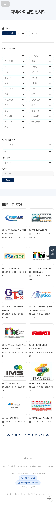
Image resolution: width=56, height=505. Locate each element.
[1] (12, 435)
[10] (43, 435)
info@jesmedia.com (29, 483)
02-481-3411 (30, 478)
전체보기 (9, 33)
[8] (35, 435)
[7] (32, 435)
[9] (39, 435)
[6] (29, 435)
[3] (18, 435)
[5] (26, 435)
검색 (8, 180)
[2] (15, 435)
